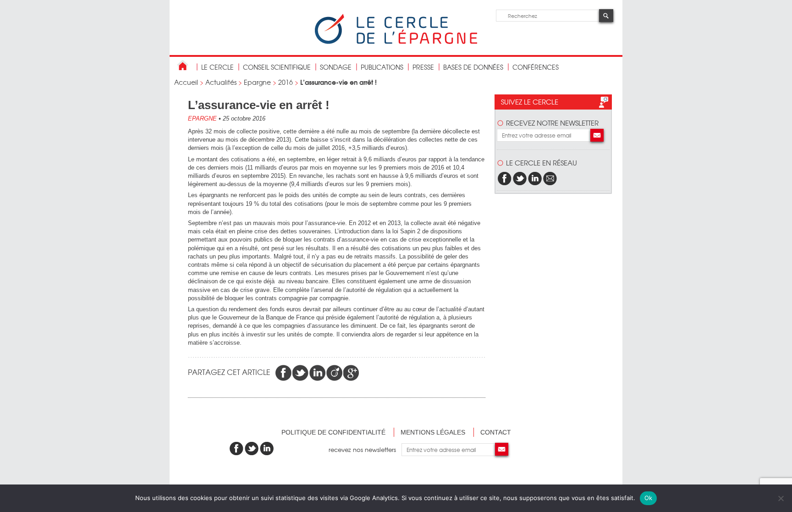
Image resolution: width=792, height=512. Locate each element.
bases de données (473, 67)
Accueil (186, 82)
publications (382, 67)
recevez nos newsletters (365, 449)
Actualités (220, 82)
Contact (495, 432)
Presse (423, 67)
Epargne (257, 82)
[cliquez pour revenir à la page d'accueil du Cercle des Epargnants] (396, 42)
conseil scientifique (277, 67)
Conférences (535, 67)
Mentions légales (433, 432)
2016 (285, 82)
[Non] (780, 498)
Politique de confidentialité (333, 432)
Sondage (336, 67)
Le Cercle (217, 67)
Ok (648, 497)
